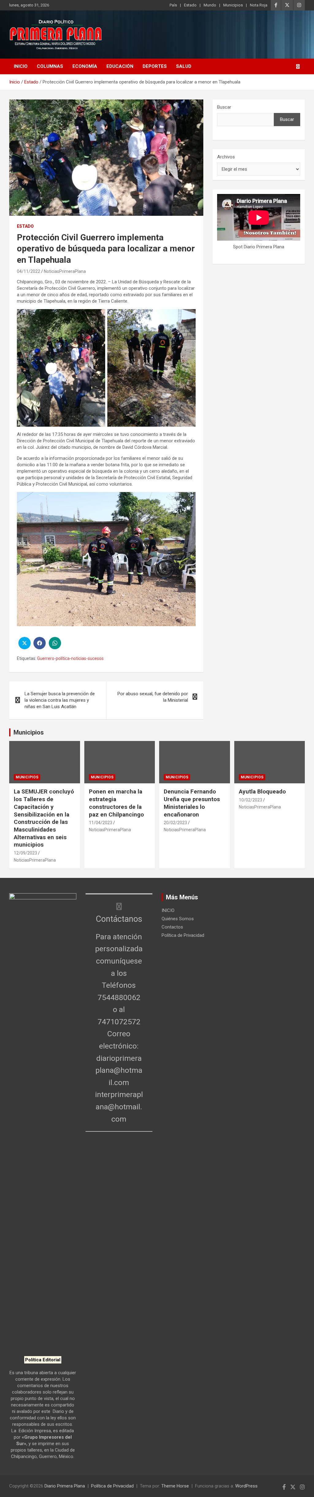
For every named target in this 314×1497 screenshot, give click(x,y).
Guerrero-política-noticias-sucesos (70, 658)
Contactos (172, 927)
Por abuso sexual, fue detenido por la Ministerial (152, 697)
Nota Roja (258, 5)
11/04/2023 (100, 822)
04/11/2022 (28, 271)
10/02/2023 (250, 799)
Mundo (210, 5)
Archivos (226, 157)
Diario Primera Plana (64, 1486)
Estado (190, 5)
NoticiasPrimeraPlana (65, 271)
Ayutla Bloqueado (263, 791)
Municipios (233, 5)
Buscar (224, 107)
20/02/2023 (175, 822)
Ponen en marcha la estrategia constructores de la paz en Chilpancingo (116, 803)
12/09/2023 (25, 853)
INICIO (21, 66)
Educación (119, 66)
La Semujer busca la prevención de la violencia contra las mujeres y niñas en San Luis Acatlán (60, 700)
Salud (183, 66)
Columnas (50, 66)
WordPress (246, 1486)
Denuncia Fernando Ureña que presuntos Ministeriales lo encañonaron (192, 803)
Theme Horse (175, 1486)
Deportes (155, 66)
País (173, 5)
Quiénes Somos (178, 918)
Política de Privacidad (183, 935)
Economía (84, 66)
